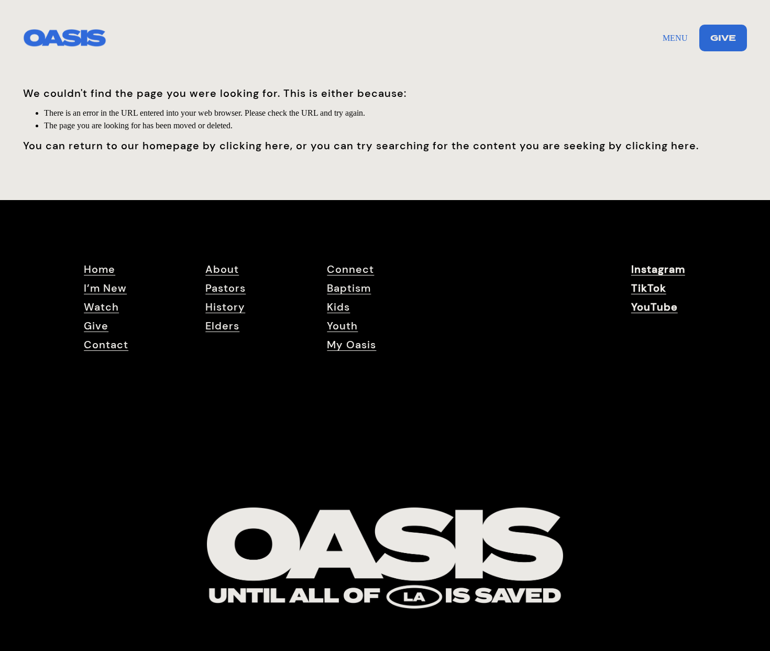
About (222, 269)
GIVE (723, 38)
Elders (222, 326)
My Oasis (351, 344)
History (225, 307)
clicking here (254, 145)
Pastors (225, 288)
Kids (338, 307)
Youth (342, 326)
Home (99, 269)
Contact (106, 344)
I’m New (105, 288)
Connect (350, 269)
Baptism (349, 288)
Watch (101, 307)
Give (96, 326)
